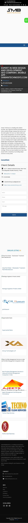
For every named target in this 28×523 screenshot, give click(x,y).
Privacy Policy (6, 495)
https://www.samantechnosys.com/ (13, 185)
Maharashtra (7, 173)
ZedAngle (16, 519)
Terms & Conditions (7, 497)
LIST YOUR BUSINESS (15, 5)
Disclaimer (5, 493)
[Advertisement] (14, 28)
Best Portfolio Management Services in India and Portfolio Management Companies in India (12, 373)
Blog (4, 489)
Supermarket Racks (7, 330)
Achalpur (5, 80)
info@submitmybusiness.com (13, 2)
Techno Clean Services (8, 413)
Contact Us (5, 491)
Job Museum (5, 309)
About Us (5, 487)
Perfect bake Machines (8, 434)
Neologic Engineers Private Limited (11, 288)
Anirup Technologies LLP (9, 351)
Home (2, 88)
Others (5, 85)
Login (6, 5)
